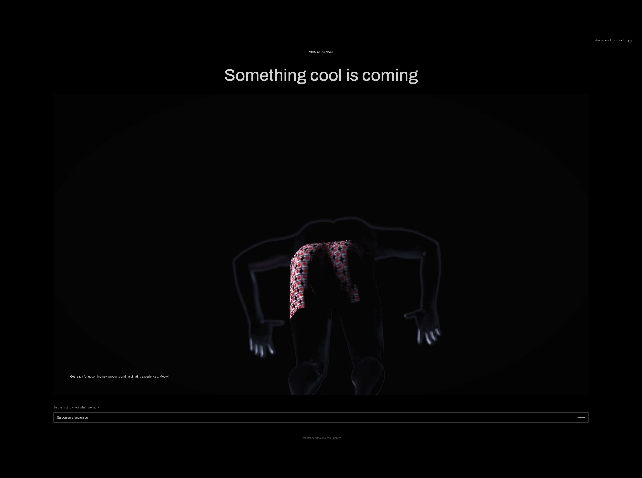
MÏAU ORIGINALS (321, 51)
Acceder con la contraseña (610, 40)
